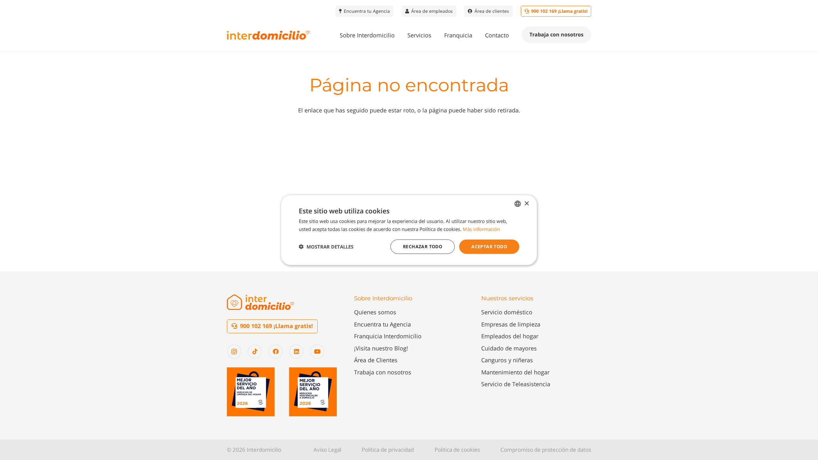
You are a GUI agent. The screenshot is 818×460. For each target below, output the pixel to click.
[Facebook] (275, 351)
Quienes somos (375, 312)
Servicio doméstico (506, 312)
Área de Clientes (375, 360)
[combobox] (517, 204)
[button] (399, 35)
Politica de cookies (457, 449)
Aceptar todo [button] (489, 246)
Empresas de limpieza (510, 324)
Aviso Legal (327, 449)
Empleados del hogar (509, 336)
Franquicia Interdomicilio (387, 336)
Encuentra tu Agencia (382, 324)
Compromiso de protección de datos (545, 449)
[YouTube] (317, 351)
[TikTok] (255, 351)
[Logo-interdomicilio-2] (260, 302)
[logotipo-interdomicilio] (268, 35)
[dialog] (409, 230)
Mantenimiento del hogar (515, 372)
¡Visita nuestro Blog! (381, 348)
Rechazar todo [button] (422, 246)
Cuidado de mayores (509, 348)
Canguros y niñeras (507, 360)
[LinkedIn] (296, 351)
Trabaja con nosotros (382, 372)
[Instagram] (234, 351)
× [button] (526, 203)
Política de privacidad (388, 449)
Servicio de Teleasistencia (515, 384)
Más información (481, 229)
